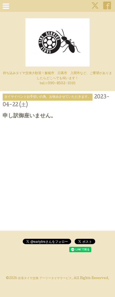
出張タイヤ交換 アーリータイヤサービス (45, 278)
